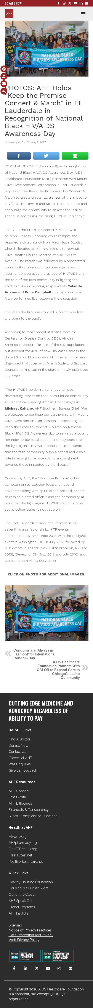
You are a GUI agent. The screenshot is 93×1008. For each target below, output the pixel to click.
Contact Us (17, 752)
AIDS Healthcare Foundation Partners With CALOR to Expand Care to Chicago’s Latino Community (58, 670)
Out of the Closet (22, 894)
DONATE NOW (13, 3)
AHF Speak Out (20, 901)
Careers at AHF (20, 758)
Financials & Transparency (29, 810)
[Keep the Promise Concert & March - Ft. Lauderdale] (46, 613)
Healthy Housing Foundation (31, 882)
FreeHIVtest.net (20, 855)
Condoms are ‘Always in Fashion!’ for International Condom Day (34, 654)
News (11, 142)
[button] (83, 13)
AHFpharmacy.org (23, 843)
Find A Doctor (19, 739)
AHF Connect (19, 791)
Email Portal (18, 797)
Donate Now (18, 745)
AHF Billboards (20, 803)
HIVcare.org (18, 837)
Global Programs (22, 907)
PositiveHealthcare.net (26, 861)
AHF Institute (18, 913)
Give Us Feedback (23, 770)
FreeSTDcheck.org (23, 849)
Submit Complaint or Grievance (33, 816)
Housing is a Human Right (28, 888)
